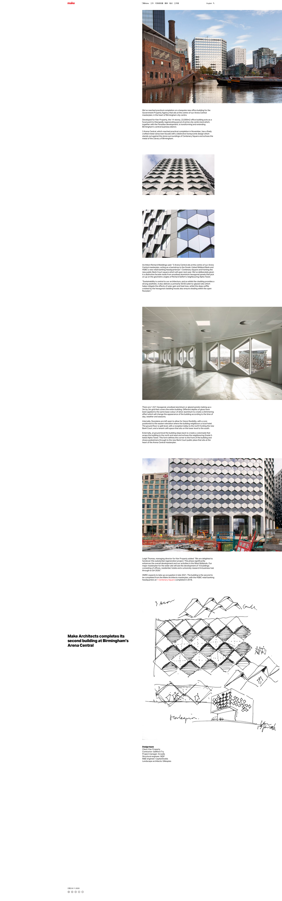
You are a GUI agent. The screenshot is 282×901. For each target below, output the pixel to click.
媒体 (166, 3)
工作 (152, 3)
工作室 (176, 3)
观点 (171, 3)
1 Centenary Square (166, 580)
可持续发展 (159, 3)
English (209, 3)
